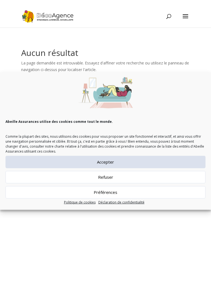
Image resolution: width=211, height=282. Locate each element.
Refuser (105, 177)
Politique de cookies (80, 202)
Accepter (105, 162)
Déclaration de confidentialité (121, 202)
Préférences (105, 192)
